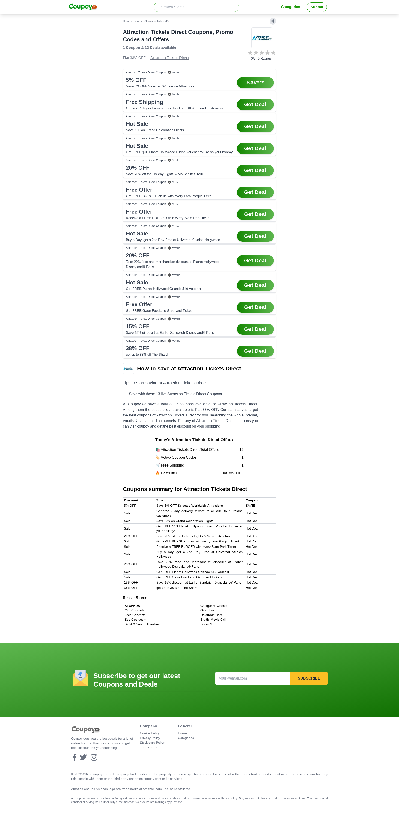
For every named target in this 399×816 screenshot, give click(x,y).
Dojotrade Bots (211, 615)
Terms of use (149, 747)
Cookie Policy (150, 733)
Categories (290, 7)
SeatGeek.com (135, 619)
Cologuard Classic (213, 606)
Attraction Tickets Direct (169, 58)
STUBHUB (132, 606)
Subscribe (309, 678)
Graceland (208, 610)
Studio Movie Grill (213, 619)
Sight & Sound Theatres (142, 624)
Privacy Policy (150, 738)
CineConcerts (135, 610)
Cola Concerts (135, 615)
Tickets (137, 21)
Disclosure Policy (152, 742)
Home (126, 21)
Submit (317, 7)
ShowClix (207, 624)
